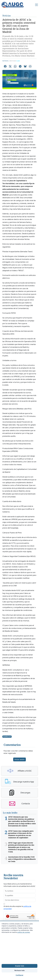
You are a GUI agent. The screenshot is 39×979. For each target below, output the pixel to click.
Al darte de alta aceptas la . (17, 907)
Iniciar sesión (19, 759)
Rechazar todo (19, 970)
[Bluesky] (25, 66)
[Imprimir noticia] (30, 66)
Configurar (19, 975)
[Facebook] (5, 66)
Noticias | (5, 61)
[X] (10, 66)
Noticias (6, 15)
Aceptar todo (19, 966)
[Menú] (36, 4)
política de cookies (23, 932)
